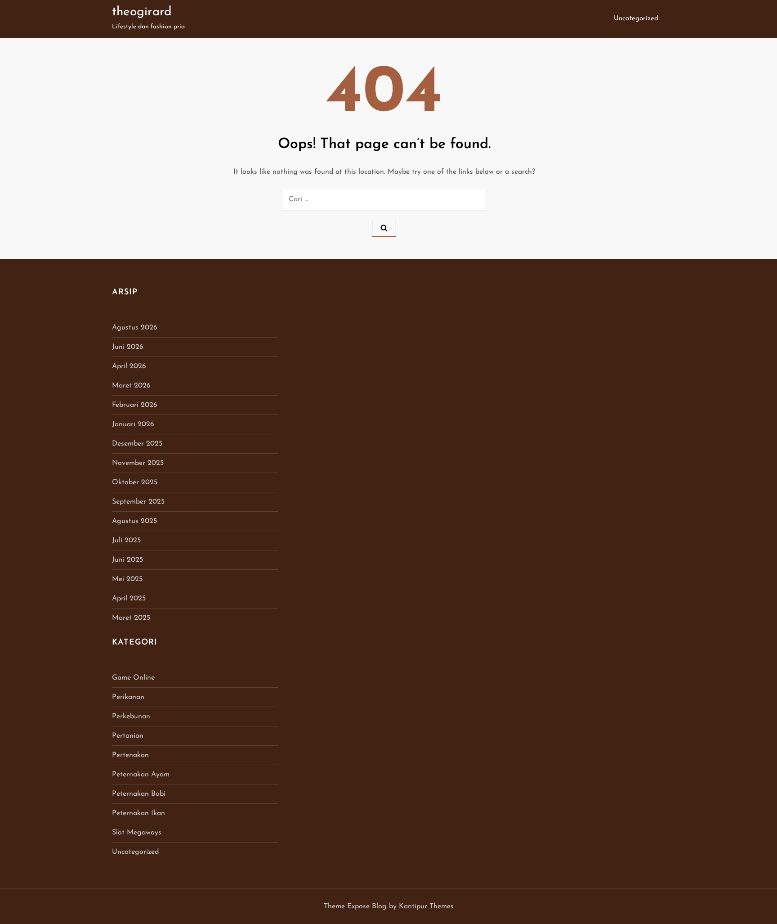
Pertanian (127, 735)
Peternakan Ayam (141, 774)
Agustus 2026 (134, 327)
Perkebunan (131, 716)
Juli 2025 (126, 540)
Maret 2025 (131, 618)
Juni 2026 (127, 347)
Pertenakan (130, 755)
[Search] (384, 228)
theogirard (142, 12)
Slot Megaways (136, 832)
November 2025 (138, 463)
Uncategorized (636, 18)
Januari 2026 (133, 424)
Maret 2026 (131, 385)
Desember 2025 (137, 443)
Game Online (133, 677)
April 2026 (129, 366)
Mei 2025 (127, 579)
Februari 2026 (134, 405)
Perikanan (128, 697)
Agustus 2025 (134, 521)
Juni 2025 (127, 559)
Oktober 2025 (134, 482)
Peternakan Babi (138, 794)
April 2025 (129, 598)
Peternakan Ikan (138, 813)
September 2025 (138, 501)
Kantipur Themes (426, 906)
